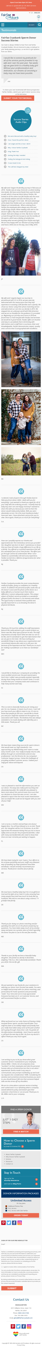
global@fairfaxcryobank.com (23, 1318)
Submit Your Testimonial (18, 98)
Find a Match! (21, 1131)
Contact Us (9, 1164)
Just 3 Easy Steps (10, 1121)
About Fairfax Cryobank (13, 1154)
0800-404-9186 (23, 1313)
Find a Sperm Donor (21, 1109)
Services (8, 1159)
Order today (21, 1215)
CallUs (39, 20)
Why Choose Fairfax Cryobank (15, 1157)
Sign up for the (11, 1179)
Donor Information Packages (21, 1193)
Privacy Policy (21, 1345)
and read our (12, 1184)
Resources (9, 1161)
